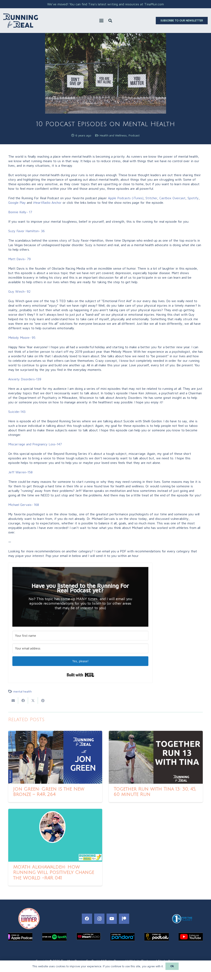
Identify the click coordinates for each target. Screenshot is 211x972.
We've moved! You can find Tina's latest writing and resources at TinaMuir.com (105, 4)
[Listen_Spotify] (54, 937)
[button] (101, 21)
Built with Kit (80, 675)
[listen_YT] (191, 937)
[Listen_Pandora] (122, 937)
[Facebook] (87, 919)
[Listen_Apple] (20, 937)
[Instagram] (99, 919)
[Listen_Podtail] (156, 937)
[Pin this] (43, 700)
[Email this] (13, 700)
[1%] (182, 918)
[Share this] (23, 700)
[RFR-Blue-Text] (20, 20)
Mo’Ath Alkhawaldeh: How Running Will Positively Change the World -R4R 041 (53, 873)
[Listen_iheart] (88, 936)
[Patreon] (124, 919)
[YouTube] (112, 919)
